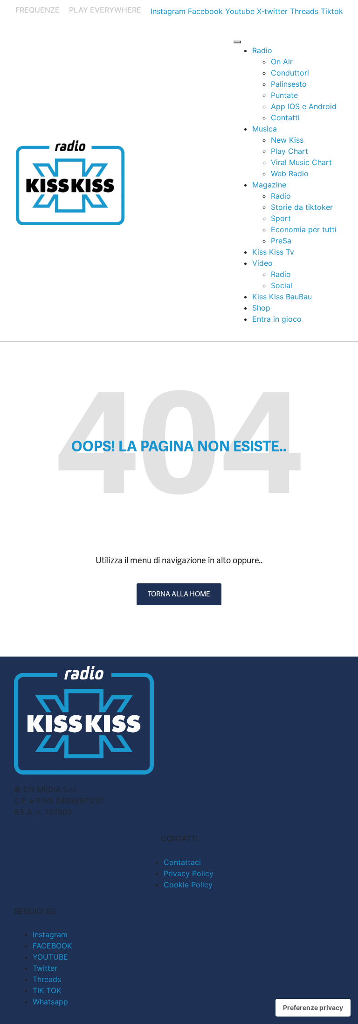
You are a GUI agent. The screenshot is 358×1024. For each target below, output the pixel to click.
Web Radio (290, 173)
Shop (261, 307)
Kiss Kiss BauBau (282, 296)
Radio (262, 50)
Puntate (284, 95)
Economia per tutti (304, 229)
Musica (264, 128)
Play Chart (289, 151)
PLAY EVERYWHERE (105, 9)
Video (262, 263)
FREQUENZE (37, 9)
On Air (282, 61)
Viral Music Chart (301, 162)
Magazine (269, 184)
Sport (281, 218)
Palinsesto (289, 84)
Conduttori (290, 72)
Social (281, 285)
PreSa (281, 240)
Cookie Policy (188, 884)
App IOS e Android (304, 106)
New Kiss (287, 140)
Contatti (285, 117)
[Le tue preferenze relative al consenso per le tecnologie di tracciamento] (313, 1008)
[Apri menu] (237, 42)
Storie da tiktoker (302, 207)
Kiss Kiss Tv (273, 251)
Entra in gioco (277, 319)
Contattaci (182, 862)
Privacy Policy (188, 873)
